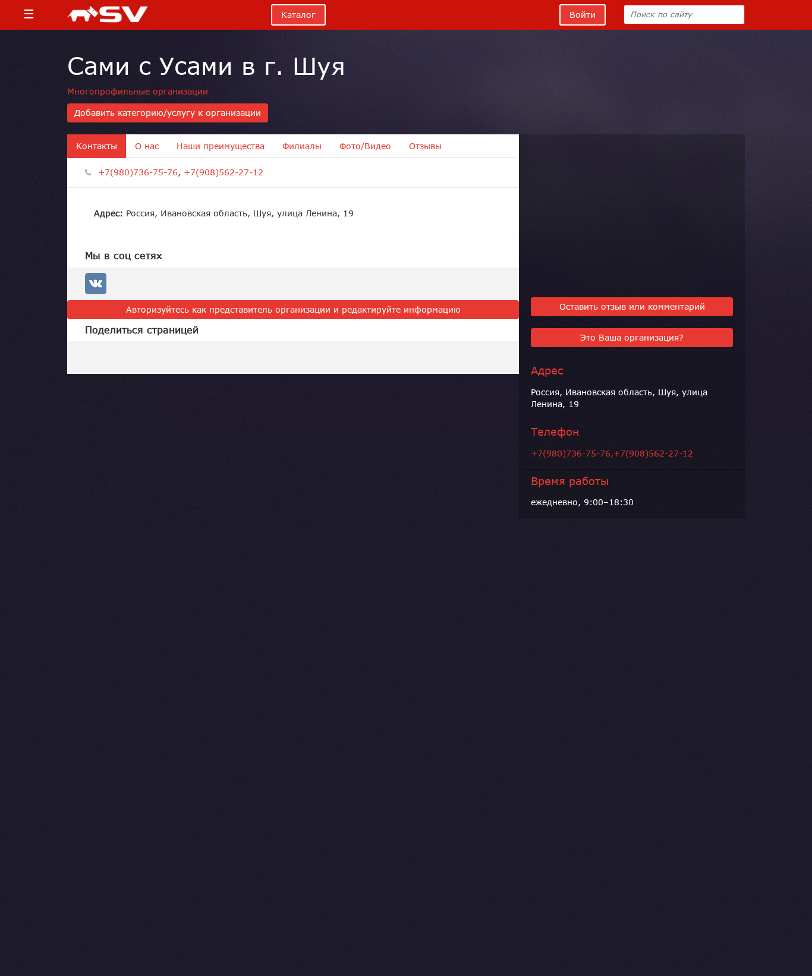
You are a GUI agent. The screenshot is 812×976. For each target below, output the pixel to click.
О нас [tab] (147, 146)
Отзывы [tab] (425, 146)
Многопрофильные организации (137, 91)
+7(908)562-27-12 (223, 172)
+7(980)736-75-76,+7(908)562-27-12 (612, 453)
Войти (582, 15)
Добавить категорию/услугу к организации (167, 113)
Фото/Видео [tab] (365, 146)
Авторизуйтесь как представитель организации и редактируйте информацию (293, 309)
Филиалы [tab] (302, 146)
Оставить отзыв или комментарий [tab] (632, 306)
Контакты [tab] (96, 146)
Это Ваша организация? (632, 337)
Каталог (298, 15)
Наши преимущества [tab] (221, 146)
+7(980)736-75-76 (138, 172)
